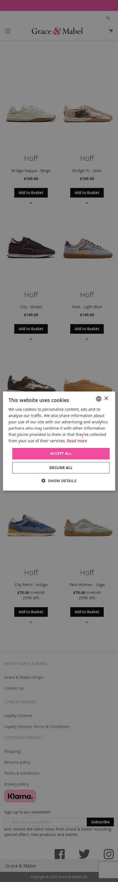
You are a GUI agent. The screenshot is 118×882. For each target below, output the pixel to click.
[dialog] (59, 441)
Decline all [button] (60, 467)
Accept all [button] (61, 453)
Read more (77, 440)
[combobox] (98, 398)
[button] (59, 481)
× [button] (106, 398)
